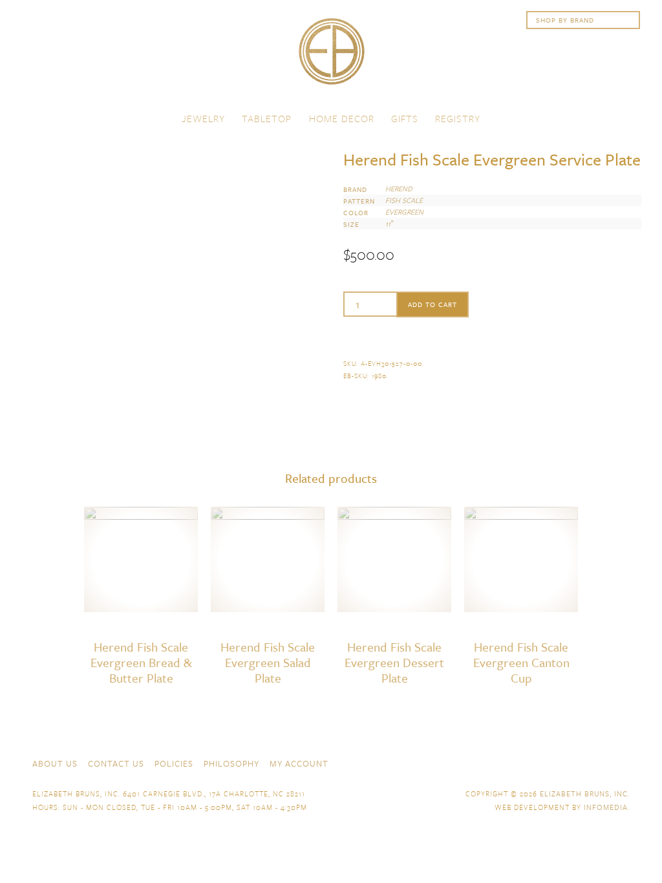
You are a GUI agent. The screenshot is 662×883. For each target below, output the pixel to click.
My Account (299, 763)
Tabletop (267, 118)
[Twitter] (576, 762)
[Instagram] (623, 762)
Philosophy (231, 763)
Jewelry (203, 118)
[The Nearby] (530, 762)
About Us (55, 763)
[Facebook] (553, 762)
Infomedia (606, 807)
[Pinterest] (600, 762)
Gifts (404, 118)
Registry (457, 118)
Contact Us (116, 763)
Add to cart (432, 304)
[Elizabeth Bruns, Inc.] (331, 57)
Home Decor (341, 118)
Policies (174, 763)
